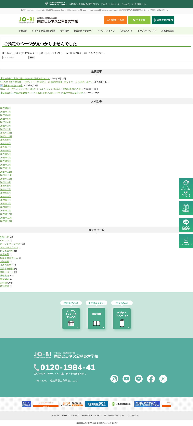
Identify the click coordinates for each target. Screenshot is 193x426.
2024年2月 (5, 207)
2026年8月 (5, 108)
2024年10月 (6, 179)
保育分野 (4, 254)
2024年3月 (5, 203)
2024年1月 (5, 210)
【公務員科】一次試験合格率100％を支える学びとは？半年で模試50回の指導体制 (41, 92)
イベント (4, 240)
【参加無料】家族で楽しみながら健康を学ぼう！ (25, 78)
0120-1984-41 (67, 367)
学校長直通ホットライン (91, 415)
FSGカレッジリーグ (70, 415)
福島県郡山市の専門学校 (85, 423)
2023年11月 (6, 218)
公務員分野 (5, 265)
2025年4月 (5, 157)
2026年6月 (5, 115)
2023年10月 (6, 221)
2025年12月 (6, 133)
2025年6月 (5, 150)
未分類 (3, 283)
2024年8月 (5, 186)
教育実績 (4, 279)
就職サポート (7, 272)
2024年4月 (5, 200)
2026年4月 (5, 122)
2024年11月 (6, 175)
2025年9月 (5, 140)
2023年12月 (6, 214)
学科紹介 (64, 30)
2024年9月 (5, 182)
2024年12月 (6, 172)
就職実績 (4, 275)
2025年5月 (5, 154)
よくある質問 (132, 415)
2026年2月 (5, 129)
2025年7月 (5, 147)
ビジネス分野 (7, 251)
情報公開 (55, 415)
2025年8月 (5, 143)
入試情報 (4, 261)
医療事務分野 (7, 268)
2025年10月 (6, 136)
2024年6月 (5, 193)
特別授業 (4, 286)
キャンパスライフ (9, 247)
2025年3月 (5, 161)
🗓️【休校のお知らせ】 (11, 85)
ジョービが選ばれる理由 (44, 30)
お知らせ (4, 237)
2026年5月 (5, 119)
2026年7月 (5, 112)
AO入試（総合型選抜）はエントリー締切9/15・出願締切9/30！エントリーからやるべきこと (46, 82)
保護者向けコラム (9, 258)
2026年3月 (5, 126)
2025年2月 (5, 165)
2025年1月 (5, 168)
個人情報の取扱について (114, 415)
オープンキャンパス (147, 30)
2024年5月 (5, 196)
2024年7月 (5, 189)
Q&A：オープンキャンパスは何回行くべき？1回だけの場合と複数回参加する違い (41, 89)
